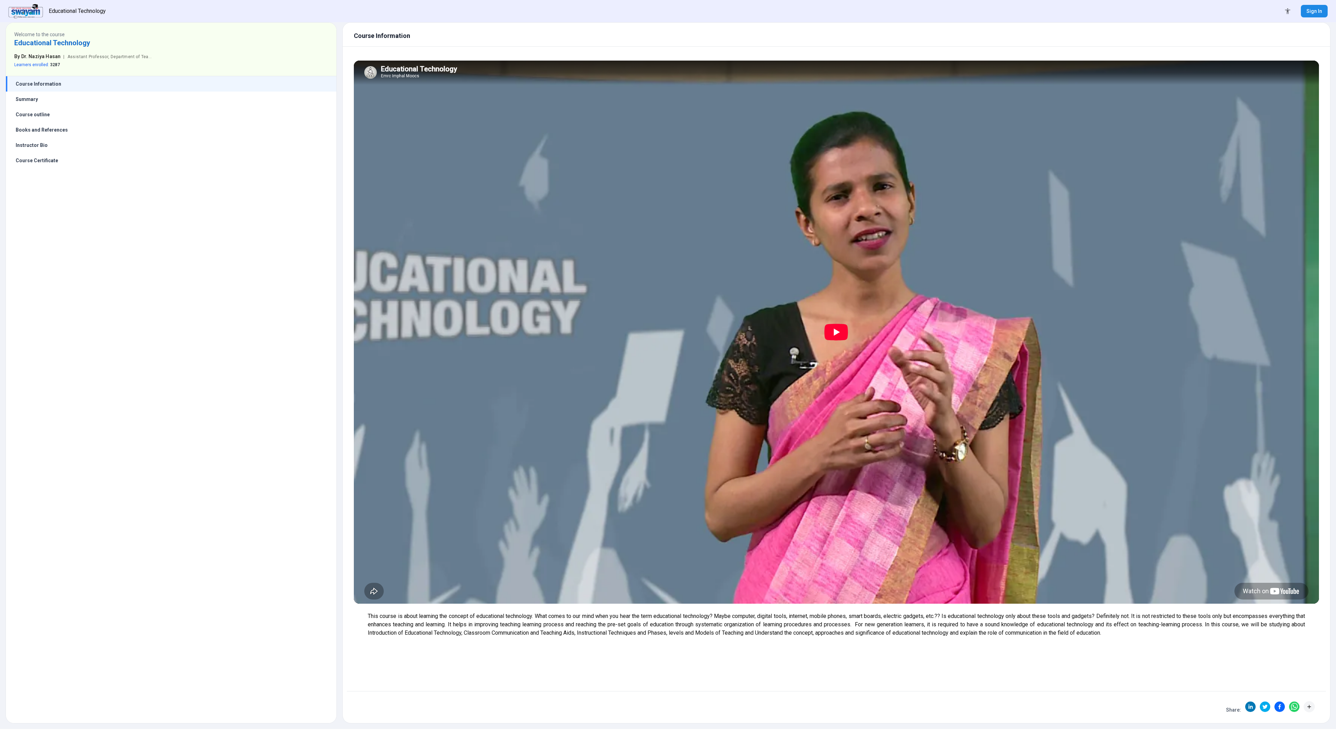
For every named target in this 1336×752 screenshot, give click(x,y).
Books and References (42, 130)
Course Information (38, 84)
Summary (27, 99)
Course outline (33, 114)
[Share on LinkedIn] (1250, 707)
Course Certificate (37, 160)
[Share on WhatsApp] (1294, 707)
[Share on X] (1265, 707)
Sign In (1314, 11)
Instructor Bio (32, 145)
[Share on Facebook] (1279, 707)
